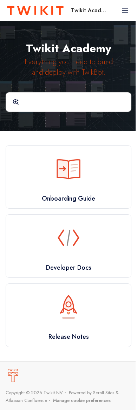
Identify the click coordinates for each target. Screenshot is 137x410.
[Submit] (15, 102)
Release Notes (68, 336)
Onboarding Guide (68, 198)
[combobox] (68, 102)
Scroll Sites (103, 392)
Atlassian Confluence (26, 400)
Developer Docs (68, 267)
